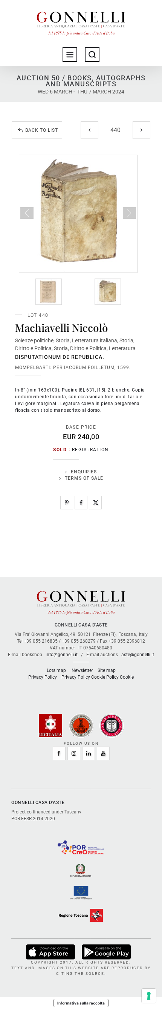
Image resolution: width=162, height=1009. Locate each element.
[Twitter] (95, 502)
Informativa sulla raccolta (81, 1003)
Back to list (41, 130)
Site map (107, 670)
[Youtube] (103, 753)
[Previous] (89, 130)
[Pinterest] (66, 502)
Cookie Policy (105, 677)
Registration (90, 449)
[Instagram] (73, 753)
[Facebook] (81, 502)
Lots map (56, 670)
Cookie (127, 677)
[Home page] (81, 22)
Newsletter (82, 670)
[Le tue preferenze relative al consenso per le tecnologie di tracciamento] (149, 996)
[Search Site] (92, 54)
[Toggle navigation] (70, 54)
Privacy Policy (42, 677)
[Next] (141, 130)
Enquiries (84, 471)
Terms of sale (84, 478)
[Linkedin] (88, 753)
